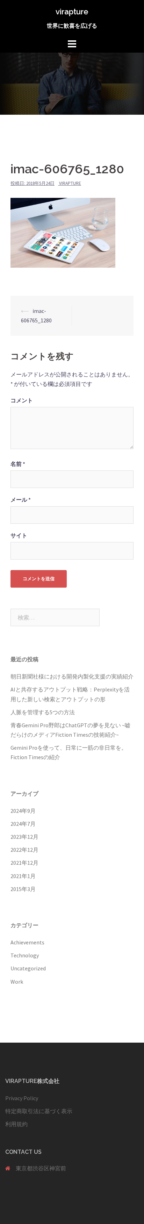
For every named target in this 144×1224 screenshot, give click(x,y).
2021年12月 (24, 862)
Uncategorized (28, 968)
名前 (17, 463)
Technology (24, 955)
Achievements (27, 942)
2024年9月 (23, 810)
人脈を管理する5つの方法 (42, 712)
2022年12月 (24, 849)
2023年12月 (24, 836)
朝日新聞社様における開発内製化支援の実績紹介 (72, 676)
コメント (21, 400)
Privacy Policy (21, 1098)
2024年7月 (23, 823)
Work (16, 981)
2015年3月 (23, 888)
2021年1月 (23, 875)
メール (20, 499)
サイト (18, 535)
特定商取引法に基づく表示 (38, 1111)
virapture (72, 11)
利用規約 (16, 1124)
